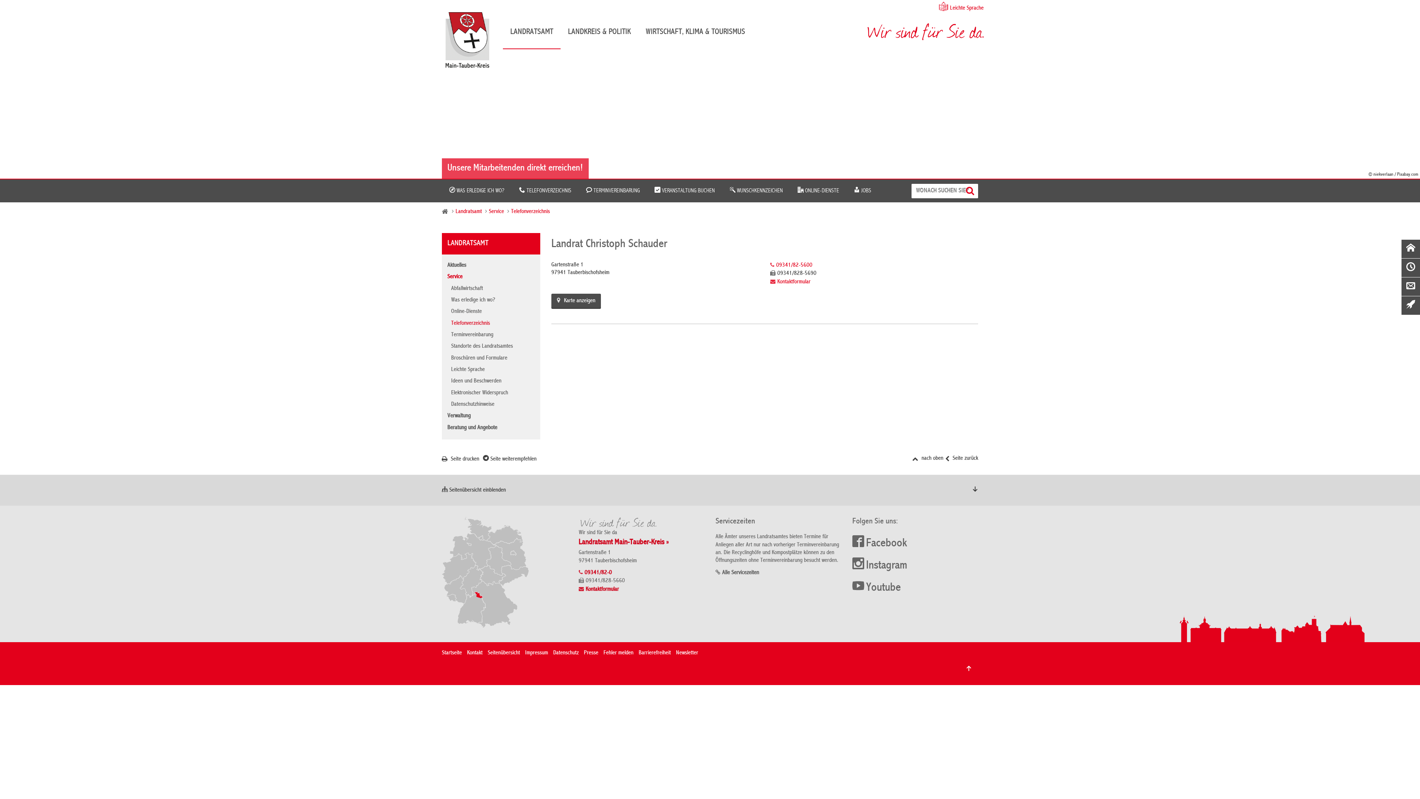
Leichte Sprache (967, 8)
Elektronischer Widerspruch (479, 393)
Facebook (886, 544)
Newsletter (687, 653)
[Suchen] (971, 191)
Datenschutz (566, 653)
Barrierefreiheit (655, 653)
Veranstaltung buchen (687, 191)
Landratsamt (531, 32)
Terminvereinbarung (616, 191)
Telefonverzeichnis (548, 191)
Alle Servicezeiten (740, 573)
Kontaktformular (794, 282)
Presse (591, 653)
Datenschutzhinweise (472, 405)
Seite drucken (464, 459)
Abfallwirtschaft (467, 289)
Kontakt (475, 653)
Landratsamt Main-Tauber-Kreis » (624, 542)
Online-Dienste (821, 191)
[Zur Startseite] (471, 43)
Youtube (883, 588)
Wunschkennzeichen (759, 191)
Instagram (886, 566)
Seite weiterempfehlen (513, 459)
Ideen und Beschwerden (476, 381)
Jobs (865, 191)
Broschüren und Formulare (479, 358)
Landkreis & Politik (599, 32)
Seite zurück (964, 459)
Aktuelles (456, 266)
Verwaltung (459, 416)
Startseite (452, 653)
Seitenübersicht (504, 653)
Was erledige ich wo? (479, 191)
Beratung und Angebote (472, 428)
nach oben (931, 459)
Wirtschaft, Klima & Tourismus (695, 32)
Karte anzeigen (579, 301)
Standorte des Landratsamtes (482, 347)
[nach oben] (969, 668)
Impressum (536, 653)
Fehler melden (618, 653)
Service (496, 212)
